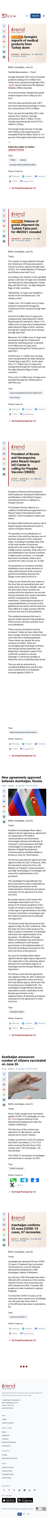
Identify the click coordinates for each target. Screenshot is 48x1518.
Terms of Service (8, 1467)
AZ (24, 1514)
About (4, 1432)
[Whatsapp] (4, 1490)
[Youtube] (19, 1490)
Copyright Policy (8, 1474)
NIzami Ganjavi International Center (23, 732)
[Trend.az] (9, 16)
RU (28, 1514)
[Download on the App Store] (9, 1500)
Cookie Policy (6, 1478)
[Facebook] (9, 1490)
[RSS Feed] (35, 1490)
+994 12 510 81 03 (8, 1405)
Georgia (23, 160)
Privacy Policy (7, 1471)
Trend (11, 85)
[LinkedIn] (29, 1490)
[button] (4, 26)
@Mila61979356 (16, 149)
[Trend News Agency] (8, 1386)
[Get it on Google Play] (25, 1500)
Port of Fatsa (14, 398)
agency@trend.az (7, 1408)
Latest (4, 1419)
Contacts (5, 1439)
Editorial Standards (9, 1442)
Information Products (9, 1458)
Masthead (5, 1435)
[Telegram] (24, 1490)
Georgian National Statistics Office (23, 165)
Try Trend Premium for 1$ (23, 188)
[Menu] (43, 16)
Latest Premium (7, 1423)
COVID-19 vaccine (16, 1168)
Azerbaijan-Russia (17, 1012)
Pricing (4, 1455)
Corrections (6, 1446)
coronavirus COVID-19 (18, 1317)
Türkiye (12, 160)
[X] (14, 1490)
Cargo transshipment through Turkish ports (26, 393)
